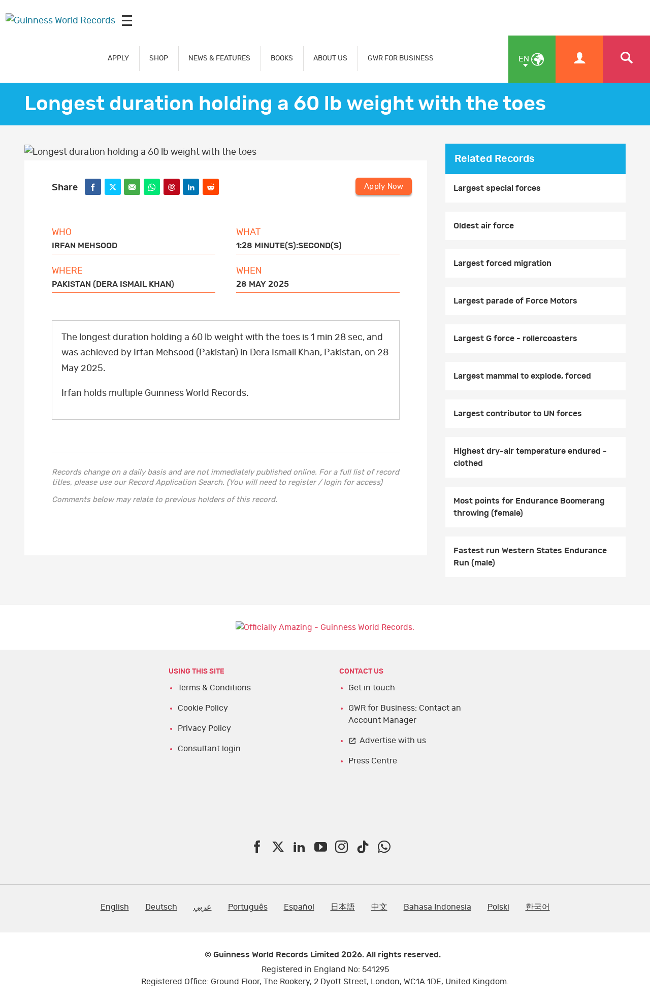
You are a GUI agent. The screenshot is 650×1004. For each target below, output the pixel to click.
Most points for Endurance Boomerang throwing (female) (529, 507)
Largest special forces (497, 188)
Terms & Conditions (214, 688)
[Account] (579, 59)
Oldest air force (483, 226)
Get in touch (371, 688)
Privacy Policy (204, 728)
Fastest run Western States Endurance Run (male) (530, 557)
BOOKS (282, 58)
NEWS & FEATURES (219, 58)
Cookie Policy (203, 708)
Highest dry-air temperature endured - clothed (530, 457)
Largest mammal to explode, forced (522, 376)
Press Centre (372, 761)
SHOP (158, 58)
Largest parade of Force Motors (515, 301)
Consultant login (209, 749)
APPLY (118, 58)
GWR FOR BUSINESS (401, 58)
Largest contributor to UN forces (517, 414)
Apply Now (383, 186)
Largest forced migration (502, 263)
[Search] (626, 59)
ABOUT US (330, 58)
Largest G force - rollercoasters (515, 338)
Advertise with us (393, 741)
